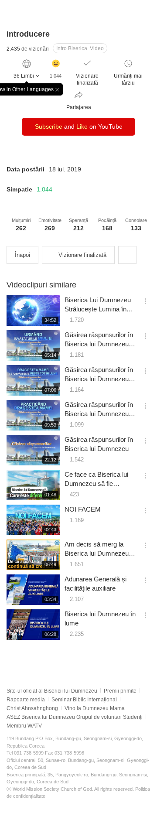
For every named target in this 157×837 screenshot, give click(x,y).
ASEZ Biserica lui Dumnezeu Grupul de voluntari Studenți (75, 717)
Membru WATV (24, 726)
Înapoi (22, 255)
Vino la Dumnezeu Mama (95, 708)
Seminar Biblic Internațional (84, 700)
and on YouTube (79, 126)
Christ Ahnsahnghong (32, 708)
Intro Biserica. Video (80, 48)
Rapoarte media (26, 700)
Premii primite (120, 691)
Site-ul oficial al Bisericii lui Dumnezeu (52, 691)
